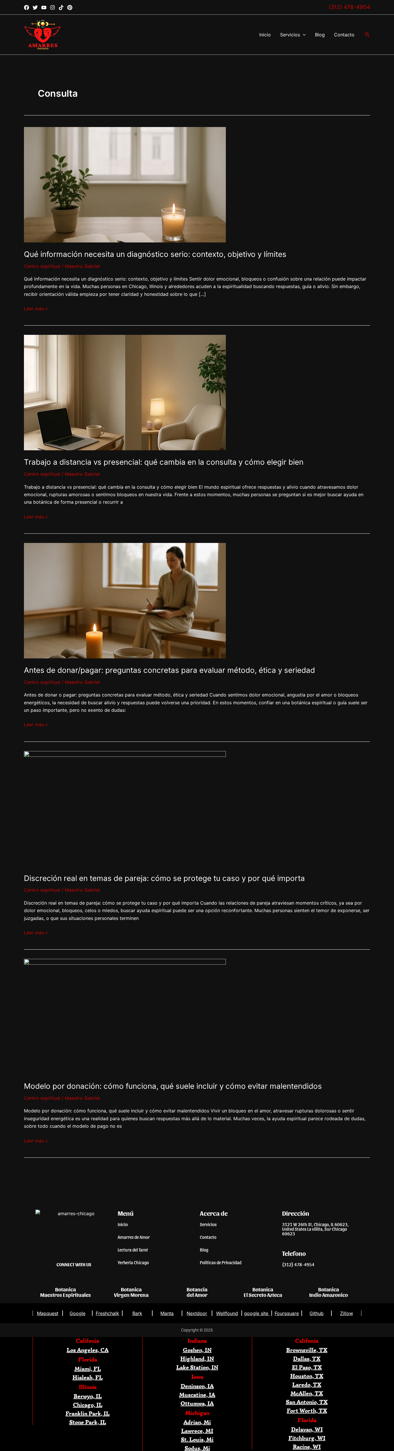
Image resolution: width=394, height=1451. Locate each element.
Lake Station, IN (197, 1367)
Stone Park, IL (87, 1422)
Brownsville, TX (306, 1350)
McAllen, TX (306, 1393)
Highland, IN (197, 1358)
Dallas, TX (306, 1358)
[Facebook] (26, 7)
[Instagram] (52, 7)
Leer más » (36, 308)
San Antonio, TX (307, 1402)
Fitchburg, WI (306, 1438)
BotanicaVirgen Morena (131, 1292)
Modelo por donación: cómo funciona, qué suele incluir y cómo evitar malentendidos (173, 1086)
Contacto (344, 35)
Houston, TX (306, 1376)
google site (257, 1313)
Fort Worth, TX (307, 1410)
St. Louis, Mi (197, 1439)
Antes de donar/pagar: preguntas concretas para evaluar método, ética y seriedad (169, 670)
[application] (303, 34)
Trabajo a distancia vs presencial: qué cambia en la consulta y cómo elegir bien (163, 461)
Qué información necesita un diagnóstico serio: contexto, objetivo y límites (155, 254)
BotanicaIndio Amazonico (328, 1292)
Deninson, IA (197, 1386)
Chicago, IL (87, 1405)
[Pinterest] (69, 7)
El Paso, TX (307, 1367)
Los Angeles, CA (87, 1350)
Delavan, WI (307, 1429)
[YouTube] (43, 7)
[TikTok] (61, 7)
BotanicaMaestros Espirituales (65, 1292)
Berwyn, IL (88, 1396)
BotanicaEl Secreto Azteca (263, 1292)
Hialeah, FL (87, 1377)
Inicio (265, 35)
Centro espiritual (42, 266)
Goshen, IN (197, 1350)
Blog (320, 35)
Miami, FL (87, 1368)
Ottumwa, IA (197, 1403)
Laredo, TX (306, 1384)
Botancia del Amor (197, 1292)
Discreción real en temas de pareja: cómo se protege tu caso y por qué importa (164, 878)
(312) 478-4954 (349, 7)
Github (316, 1313)
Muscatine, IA (197, 1394)
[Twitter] (35, 7)
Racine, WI (307, 1446)
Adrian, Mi (197, 1422)
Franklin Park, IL (87, 1413)
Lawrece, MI (197, 1431)
